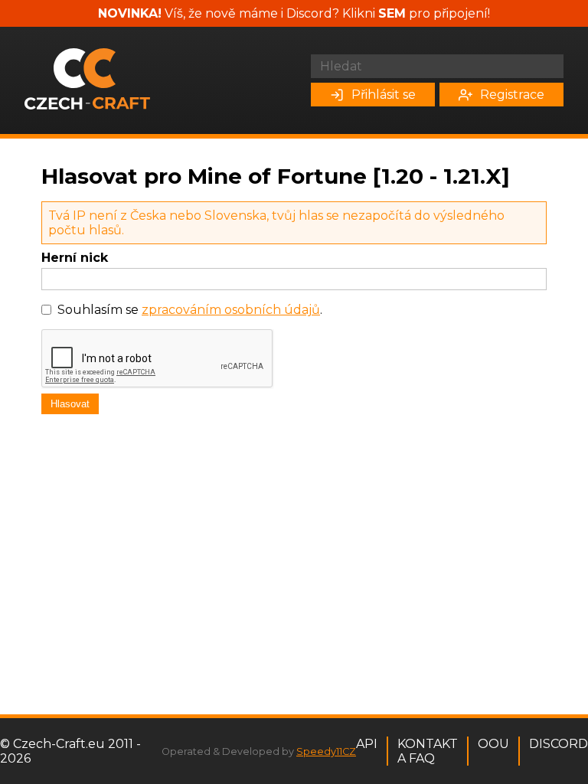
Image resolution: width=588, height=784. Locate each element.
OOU (493, 744)
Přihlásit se (383, 94)
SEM (392, 13)
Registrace (512, 94)
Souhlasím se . (189, 309)
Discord (558, 744)
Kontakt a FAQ (427, 751)
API (366, 744)
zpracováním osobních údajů (231, 309)
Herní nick (74, 257)
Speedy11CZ (326, 751)
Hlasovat (70, 404)
